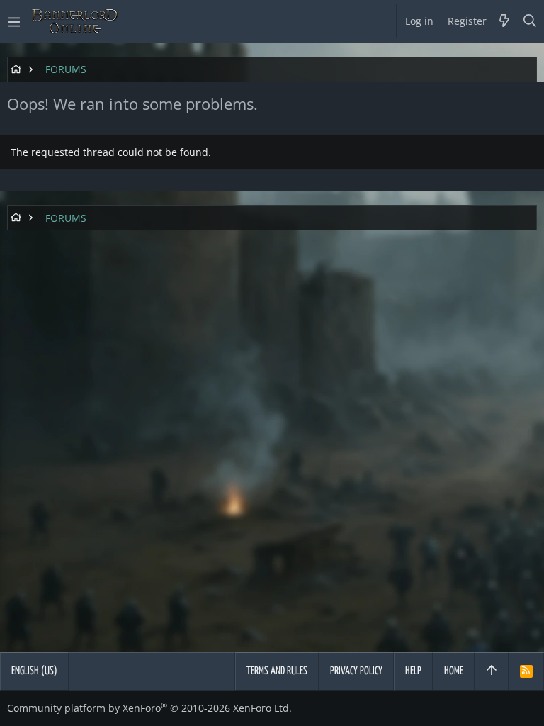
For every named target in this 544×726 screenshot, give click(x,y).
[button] (14, 21)
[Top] (492, 671)
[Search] (530, 21)
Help (413, 671)
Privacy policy (356, 671)
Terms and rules (276, 671)
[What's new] (504, 21)
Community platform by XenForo (149, 708)
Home (453, 671)
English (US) (34, 671)
